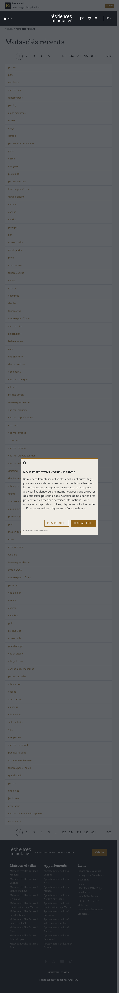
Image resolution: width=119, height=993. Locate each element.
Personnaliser (56, 523)
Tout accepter (83, 523)
